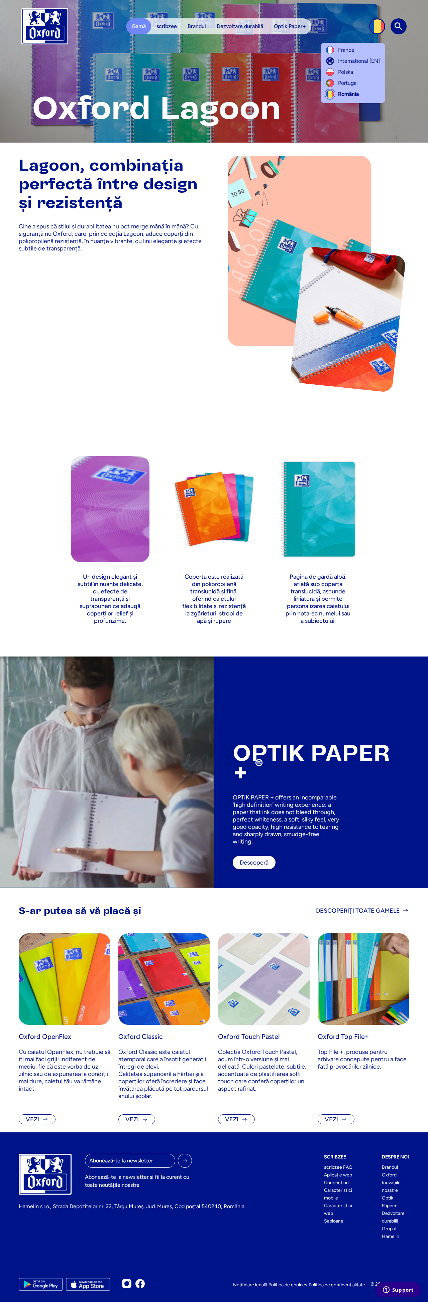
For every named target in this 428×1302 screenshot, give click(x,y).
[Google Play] (41, 1284)
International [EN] (359, 61)
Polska (345, 72)
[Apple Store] (88, 1284)
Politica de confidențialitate (337, 1285)
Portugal (348, 83)
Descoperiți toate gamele (358, 910)
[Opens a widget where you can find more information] (398, 1290)
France (346, 50)
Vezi (32, 1119)
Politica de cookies (288, 1285)
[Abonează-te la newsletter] (185, 1161)
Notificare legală (250, 1285)
